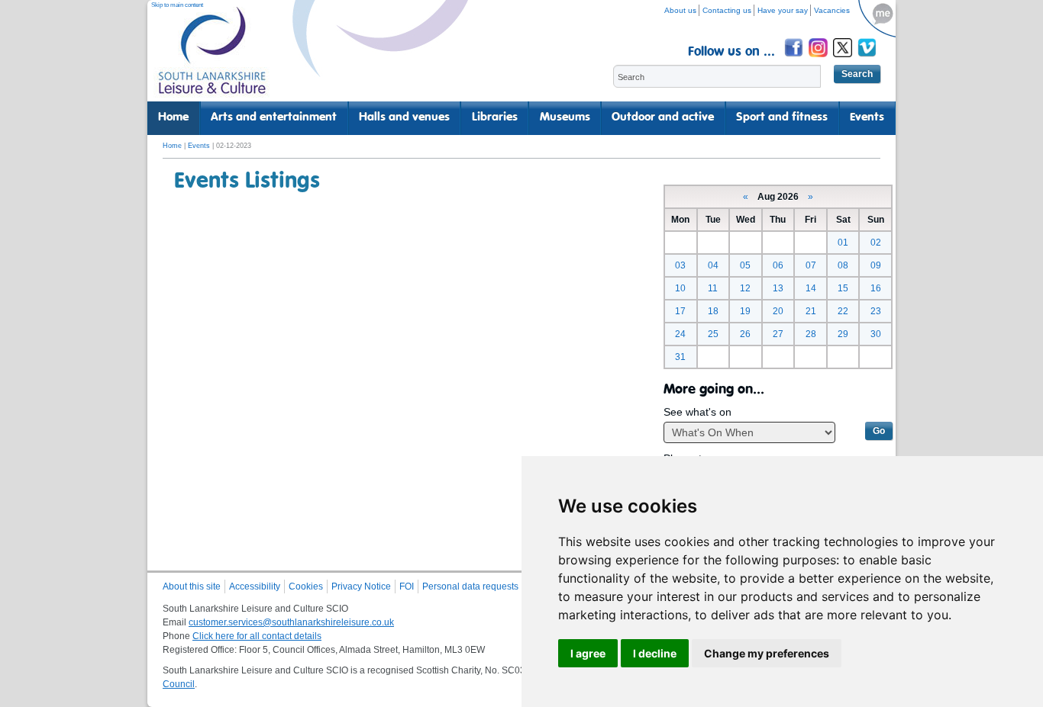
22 (843, 311)
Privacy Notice (361, 586)
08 (843, 265)
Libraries (495, 117)
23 (875, 311)
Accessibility (254, 586)
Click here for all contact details (256, 636)
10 (680, 288)
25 (713, 334)
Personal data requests (470, 586)
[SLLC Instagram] (819, 59)
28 (811, 334)
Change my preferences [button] (766, 653)
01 (843, 242)
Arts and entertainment (274, 117)
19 (745, 311)
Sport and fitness (782, 117)
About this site (192, 586)
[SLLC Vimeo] (868, 59)
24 (680, 334)
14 (811, 288)
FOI (406, 586)
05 (745, 265)
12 (745, 288)
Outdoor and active (663, 117)
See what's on (697, 412)
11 (713, 288)
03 (680, 265)
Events (867, 117)
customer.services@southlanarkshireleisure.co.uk (291, 622)
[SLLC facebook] (795, 59)
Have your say (782, 10)
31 (680, 357)
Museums (565, 117)
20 (778, 311)
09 (875, 265)
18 (713, 311)
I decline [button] (654, 653)
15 (843, 288)
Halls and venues (404, 117)
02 (875, 242)
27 (778, 334)
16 (875, 288)
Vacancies (832, 10)
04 (713, 265)
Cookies (306, 586)
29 (843, 334)
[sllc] (212, 57)
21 (811, 311)
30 (875, 334)
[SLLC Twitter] (843, 59)
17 (680, 311)
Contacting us (726, 10)
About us (680, 10)
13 (778, 288)
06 (778, 265)
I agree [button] (587, 653)
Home (173, 117)
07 (811, 265)
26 (745, 334)
